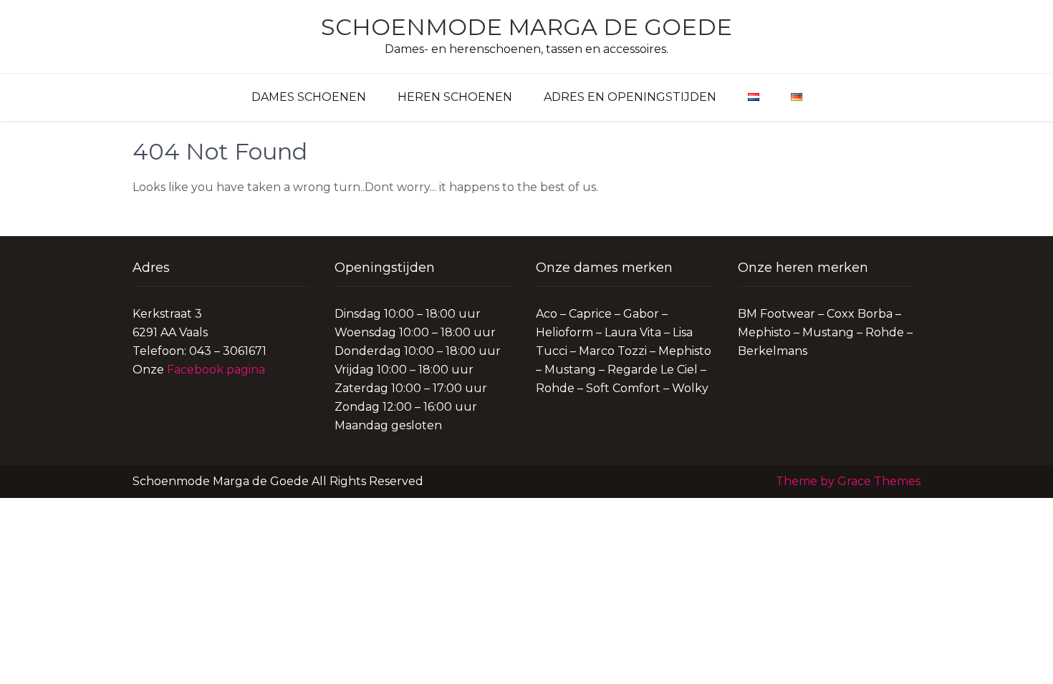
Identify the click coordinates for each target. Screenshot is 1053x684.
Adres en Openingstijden (630, 97)
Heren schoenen (455, 97)
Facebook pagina (216, 369)
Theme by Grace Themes (848, 481)
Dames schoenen (308, 97)
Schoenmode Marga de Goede (526, 27)
